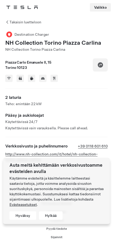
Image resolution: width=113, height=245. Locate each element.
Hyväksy (23, 215)
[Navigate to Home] (22, 7)
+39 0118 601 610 (93, 146)
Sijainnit (57, 237)
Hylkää (50, 215)
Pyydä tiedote (56, 229)
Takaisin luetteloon (25, 22)
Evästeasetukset (23, 204)
